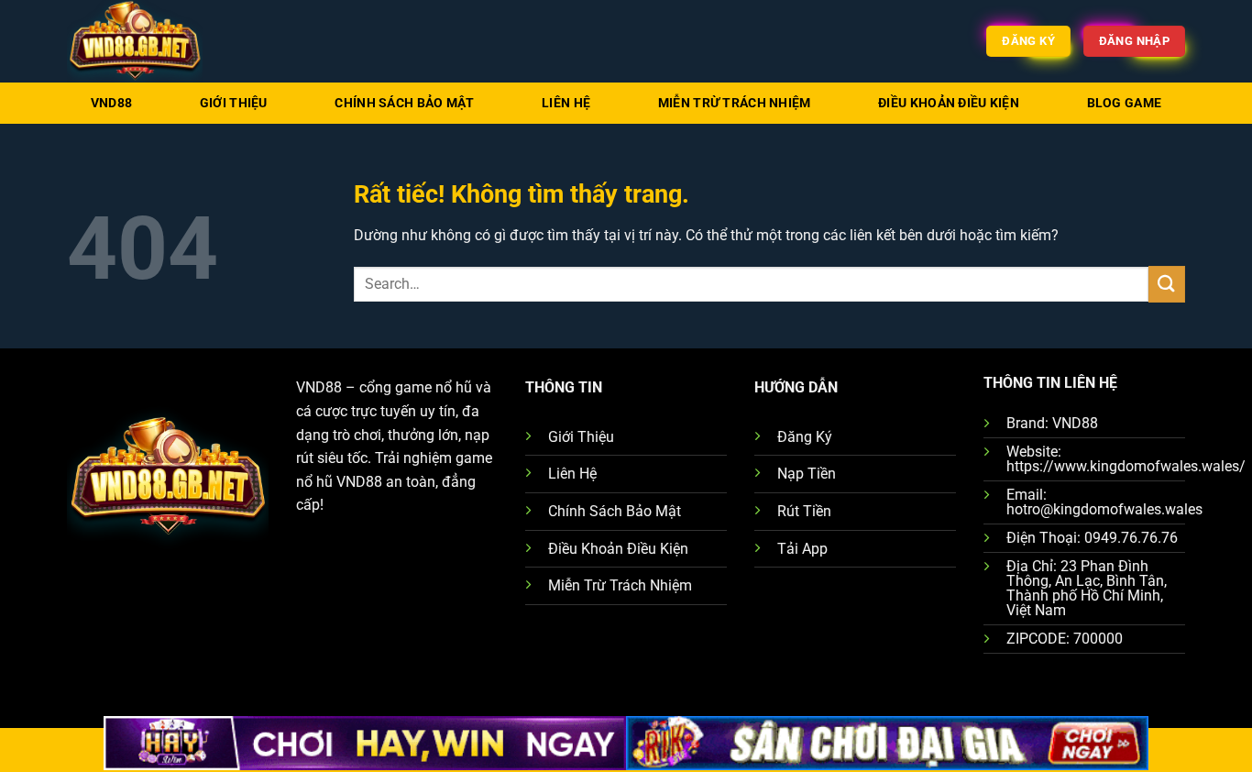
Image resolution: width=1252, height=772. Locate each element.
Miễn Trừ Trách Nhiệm (734, 103)
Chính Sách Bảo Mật (404, 103)
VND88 (111, 103)
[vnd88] (158, 41)
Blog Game (1124, 103)
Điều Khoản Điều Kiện (948, 103)
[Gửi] (1166, 284)
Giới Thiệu (234, 103)
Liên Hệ (566, 103)
